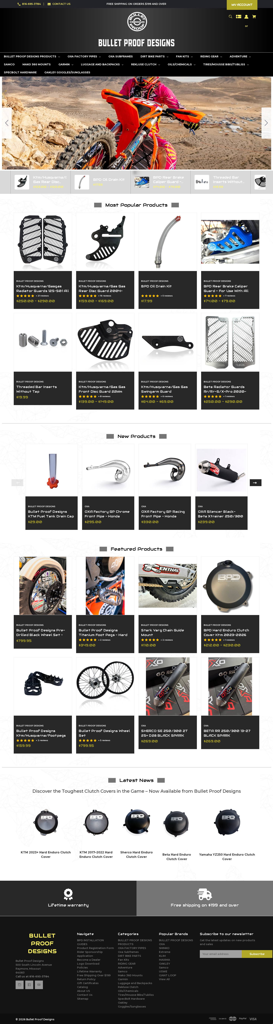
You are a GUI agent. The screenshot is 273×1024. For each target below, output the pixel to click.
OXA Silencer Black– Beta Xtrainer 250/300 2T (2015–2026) (220, 516)
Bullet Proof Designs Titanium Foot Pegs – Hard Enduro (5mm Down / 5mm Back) (103, 637)
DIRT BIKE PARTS (129, 956)
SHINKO (164, 948)
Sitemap (82, 998)
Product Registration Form (95, 948)
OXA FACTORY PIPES (132, 948)
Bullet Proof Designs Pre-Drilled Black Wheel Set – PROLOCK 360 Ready (40, 635)
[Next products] (269, 182)
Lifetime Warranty (89, 971)
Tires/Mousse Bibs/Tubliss (136, 995)
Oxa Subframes (128, 952)
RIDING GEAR (127, 963)
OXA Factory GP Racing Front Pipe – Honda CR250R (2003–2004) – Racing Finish (164, 519)
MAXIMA (164, 959)
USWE (163, 971)
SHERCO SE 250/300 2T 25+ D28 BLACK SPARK (164, 733)
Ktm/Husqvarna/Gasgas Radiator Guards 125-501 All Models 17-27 (42, 291)
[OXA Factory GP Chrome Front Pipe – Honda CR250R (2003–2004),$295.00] (108, 470)
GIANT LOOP (167, 975)
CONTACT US (61, 4)
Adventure (125, 967)
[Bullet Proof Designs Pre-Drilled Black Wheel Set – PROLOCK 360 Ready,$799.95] (43, 586)
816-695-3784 (31, 4)
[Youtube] (39, 984)
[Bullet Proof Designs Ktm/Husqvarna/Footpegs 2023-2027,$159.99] (43, 686)
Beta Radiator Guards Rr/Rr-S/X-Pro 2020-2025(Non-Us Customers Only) (227, 394)
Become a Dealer (88, 959)
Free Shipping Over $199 (93, 975)
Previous (17, 482)
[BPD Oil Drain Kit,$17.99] (168, 242)
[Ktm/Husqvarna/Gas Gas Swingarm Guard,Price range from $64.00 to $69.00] (168, 342)
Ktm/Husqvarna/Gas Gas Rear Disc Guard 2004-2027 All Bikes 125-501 (102, 291)
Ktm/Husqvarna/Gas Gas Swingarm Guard (164, 389)
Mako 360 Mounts (130, 975)
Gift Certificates (88, 983)
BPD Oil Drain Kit (156, 286)
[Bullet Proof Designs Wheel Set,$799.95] (105, 686)
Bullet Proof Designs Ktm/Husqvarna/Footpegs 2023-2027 (41, 735)
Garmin (123, 979)
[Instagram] (20, 984)
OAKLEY (164, 963)
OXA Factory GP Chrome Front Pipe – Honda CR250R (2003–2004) (107, 516)
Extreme (164, 952)
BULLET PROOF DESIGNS (176, 940)
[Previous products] (3, 182)
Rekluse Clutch (128, 987)
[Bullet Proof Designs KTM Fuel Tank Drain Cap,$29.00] (51, 470)
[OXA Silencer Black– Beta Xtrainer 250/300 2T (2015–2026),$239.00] (221, 470)
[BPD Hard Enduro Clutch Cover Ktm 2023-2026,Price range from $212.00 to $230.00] (230, 586)
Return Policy (86, 979)
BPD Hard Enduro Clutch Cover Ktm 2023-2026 (226, 632)
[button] (46, 822)
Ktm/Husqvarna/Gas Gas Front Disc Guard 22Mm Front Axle (102, 391)
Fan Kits (123, 959)
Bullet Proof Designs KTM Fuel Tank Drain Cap (51, 514)
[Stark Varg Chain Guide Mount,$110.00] (168, 586)
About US (83, 991)
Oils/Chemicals (128, 991)
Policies (82, 967)
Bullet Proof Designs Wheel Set (104, 733)
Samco (122, 971)
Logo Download (88, 963)
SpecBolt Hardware (131, 998)
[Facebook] (29, 984)
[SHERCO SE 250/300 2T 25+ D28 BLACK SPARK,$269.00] (168, 686)
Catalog (82, 987)
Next (255, 482)
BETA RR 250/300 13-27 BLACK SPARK (227, 733)
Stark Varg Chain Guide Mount (162, 632)
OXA (162, 944)
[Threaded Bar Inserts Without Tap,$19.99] (43, 342)
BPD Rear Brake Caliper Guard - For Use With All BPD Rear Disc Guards (226, 291)
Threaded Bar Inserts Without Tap (36, 389)
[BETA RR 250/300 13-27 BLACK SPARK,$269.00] (230, 686)
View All (164, 979)
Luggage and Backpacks (135, 983)
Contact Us (84, 995)
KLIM (162, 956)
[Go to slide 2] (7, 123)
